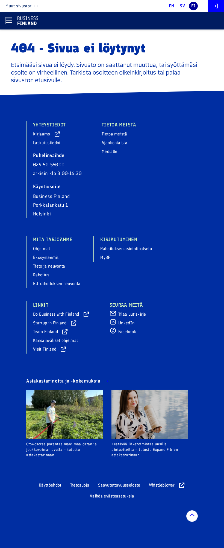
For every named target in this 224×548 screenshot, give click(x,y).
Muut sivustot (18, 5)
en (171, 5)
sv (182, 5)
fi (193, 5)
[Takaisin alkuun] (192, 516)
